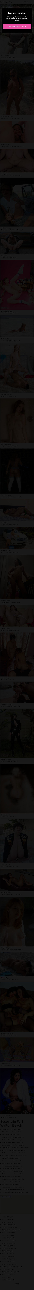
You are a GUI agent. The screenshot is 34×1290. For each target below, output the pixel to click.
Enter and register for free (17, 26)
